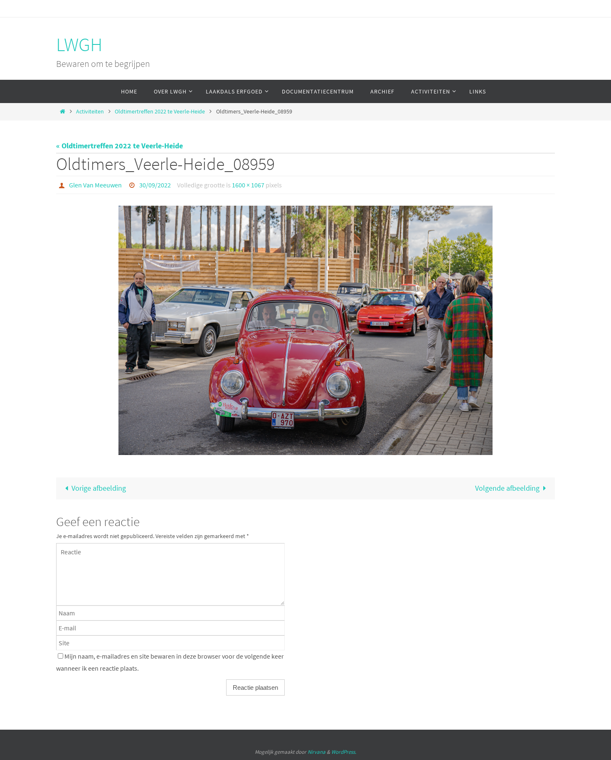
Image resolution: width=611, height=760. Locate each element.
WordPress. (343, 751)
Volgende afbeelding (507, 488)
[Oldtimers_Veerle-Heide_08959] (305, 330)
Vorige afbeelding (98, 488)
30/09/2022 (155, 185)
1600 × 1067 (248, 185)
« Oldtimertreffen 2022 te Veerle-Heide (119, 145)
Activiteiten (90, 111)
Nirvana (316, 751)
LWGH (79, 44)
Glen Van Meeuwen (95, 185)
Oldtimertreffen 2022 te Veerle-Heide (160, 111)
